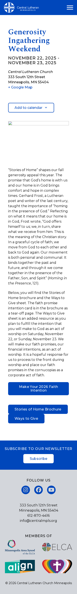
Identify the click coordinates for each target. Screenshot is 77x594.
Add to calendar (28, 108)
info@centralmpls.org (38, 521)
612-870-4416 (38, 515)
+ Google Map (20, 87)
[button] (70, 8)
